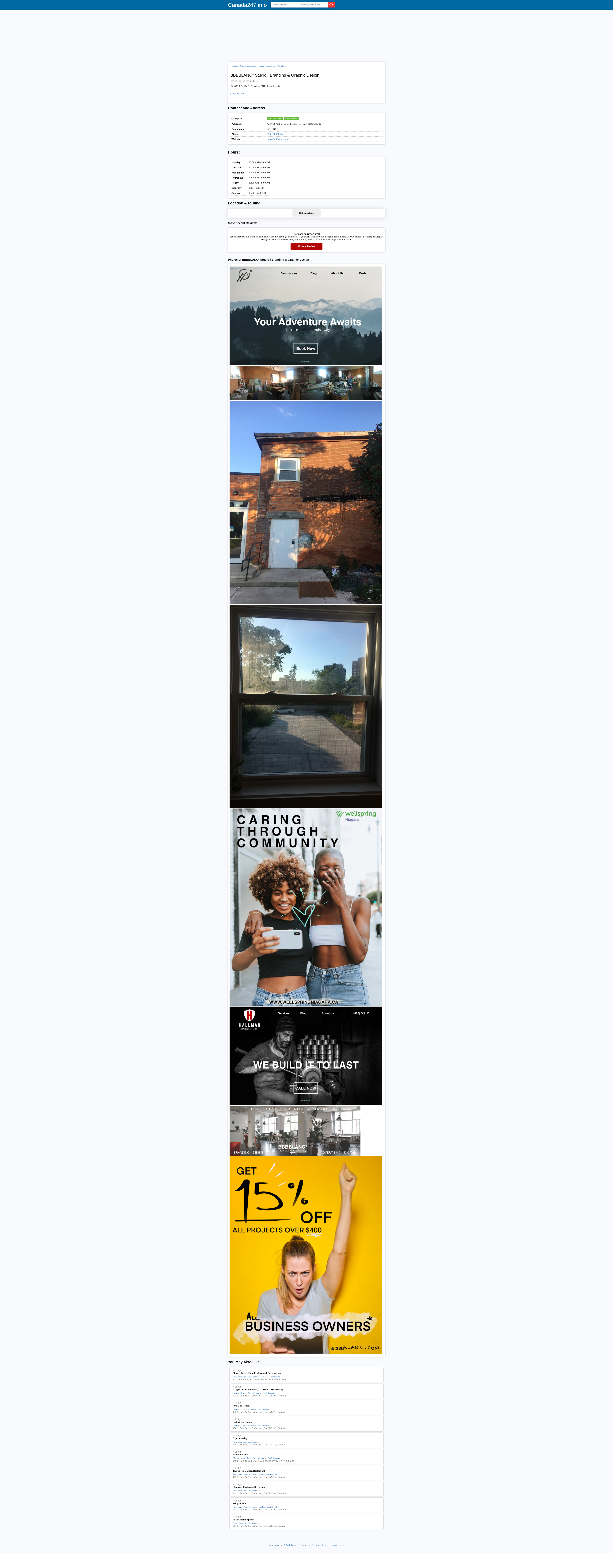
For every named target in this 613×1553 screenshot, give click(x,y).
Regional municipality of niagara (252, 66)
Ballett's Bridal (240, 1454)
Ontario (235, 66)
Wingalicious (239, 1503)
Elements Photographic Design (249, 1487)
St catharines (271, 66)
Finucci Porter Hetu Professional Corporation (257, 1373)
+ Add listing (290, 1545)
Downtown (281, 66)
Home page (273, 1545)
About (304, 1545)
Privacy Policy (319, 1545)
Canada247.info (247, 5)
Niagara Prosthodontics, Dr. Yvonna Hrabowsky (258, 1389)
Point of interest (275, 118)
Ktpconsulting (240, 1438)
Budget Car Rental (242, 1422)
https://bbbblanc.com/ (277, 139)
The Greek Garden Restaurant (249, 1471)
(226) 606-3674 (237, 93)
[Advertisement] (306, 34)
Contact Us (335, 1545)
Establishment (291, 118)
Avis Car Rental (241, 1405)
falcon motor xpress (243, 1519)
